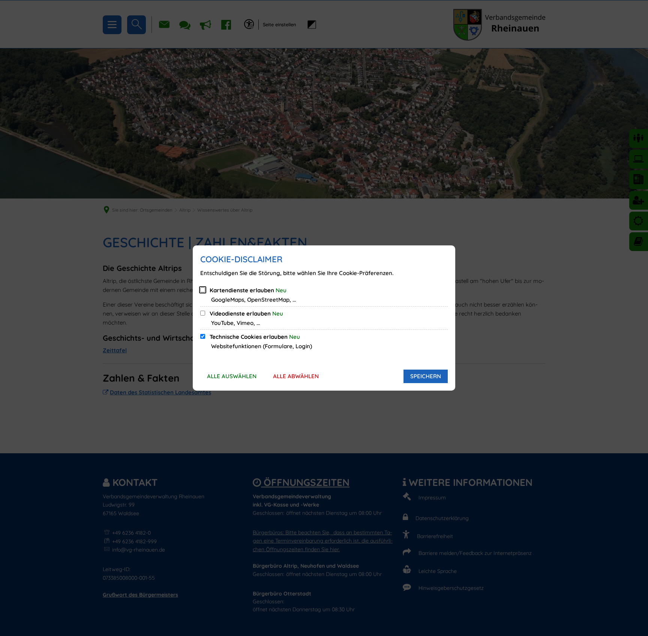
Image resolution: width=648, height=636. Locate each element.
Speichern (425, 376)
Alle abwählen (296, 376)
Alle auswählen (231, 376)
